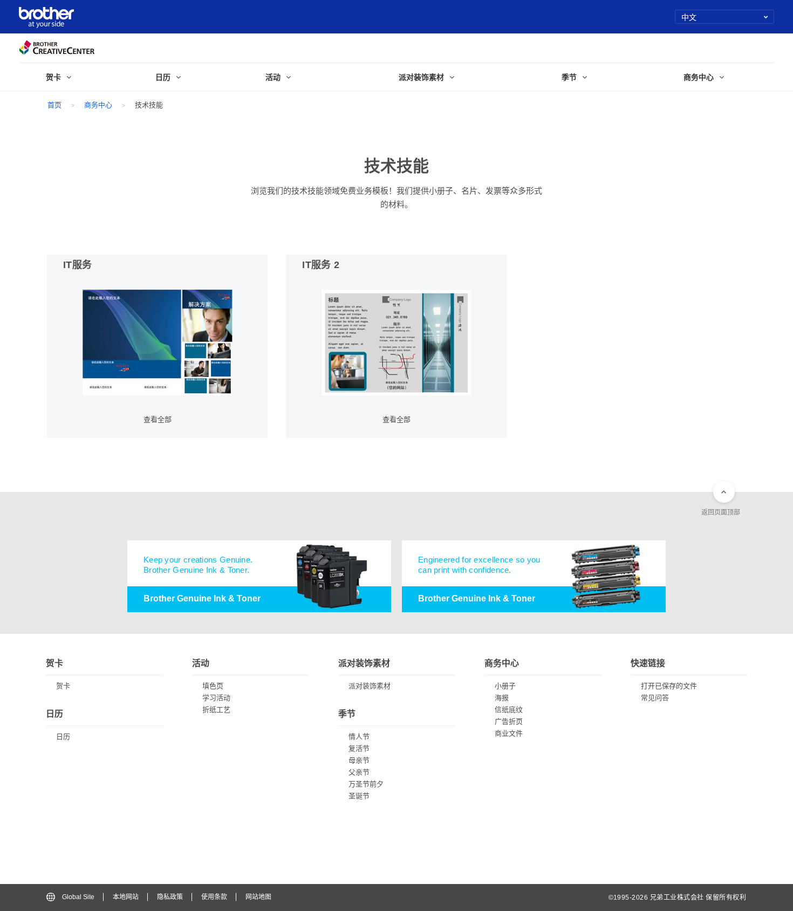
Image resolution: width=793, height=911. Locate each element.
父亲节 (359, 772)
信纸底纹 (509, 709)
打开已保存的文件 (669, 686)
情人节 (359, 736)
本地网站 (126, 897)
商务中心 (98, 105)
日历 (63, 736)
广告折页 (509, 721)
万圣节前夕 (366, 784)
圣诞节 (359, 796)
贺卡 (63, 686)
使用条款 (214, 897)
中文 (689, 16)
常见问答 (655, 698)
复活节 (359, 748)
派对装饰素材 (369, 686)
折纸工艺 (216, 709)
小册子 (505, 686)
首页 (54, 105)
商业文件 (509, 733)
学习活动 (216, 698)
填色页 (212, 686)
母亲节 (359, 760)
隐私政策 (170, 897)
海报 (502, 698)
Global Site (78, 897)
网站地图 (258, 897)
